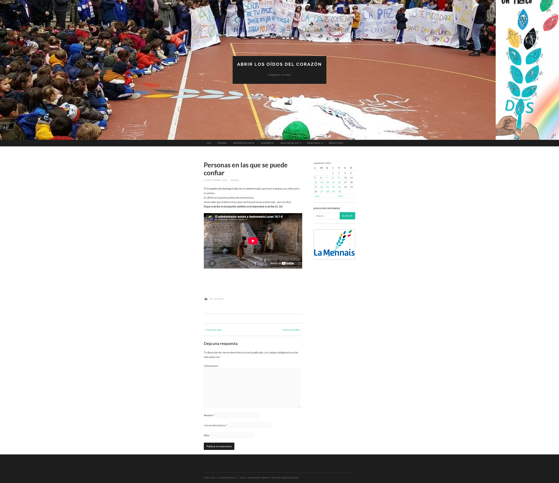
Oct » (341, 196)
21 (327, 186)
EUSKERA (222, 143)
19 (315, 186)
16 (339, 182)
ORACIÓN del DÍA (289, 143)
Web (206, 435)
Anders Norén (289, 477)
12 (315, 182)
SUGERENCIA (267, 143)
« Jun (316, 196)
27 (321, 191)
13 (321, 182)
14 (327, 182)
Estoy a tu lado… (213, 329)
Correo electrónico (215, 425)
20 (321, 186)
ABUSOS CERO (336, 143)
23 (339, 186)
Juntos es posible (292, 329)
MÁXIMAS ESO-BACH (243, 143)
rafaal (235, 180)
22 (333, 186)
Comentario (211, 365)
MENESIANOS (314, 143)
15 (333, 182)
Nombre (209, 415)
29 (333, 191)
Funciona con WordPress (220, 477)
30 (339, 191)
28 (327, 191)
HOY (209, 143)
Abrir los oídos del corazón (279, 64)
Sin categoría (217, 298)
